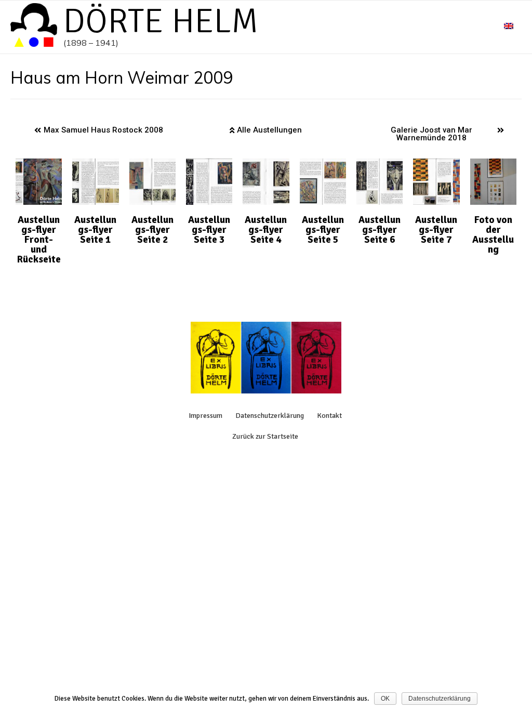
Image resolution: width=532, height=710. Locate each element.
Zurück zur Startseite (265, 436)
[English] (509, 27)
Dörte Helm (160, 21)
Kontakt (329, 415)
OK (385, 698)
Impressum (205, 415)
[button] (99, 130)
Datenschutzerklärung (269, 415)
